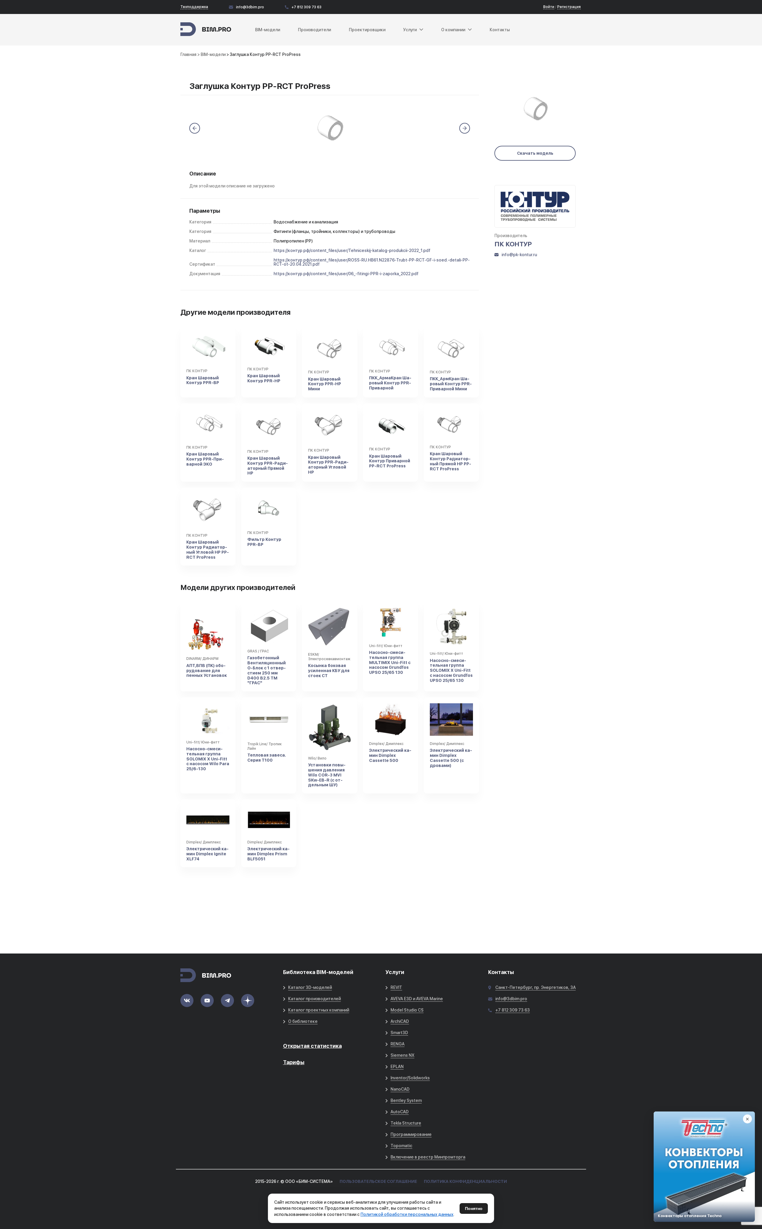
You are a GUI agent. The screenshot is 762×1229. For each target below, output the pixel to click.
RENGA (398, 1044)
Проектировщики (367, 29)
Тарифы (294, 1062)
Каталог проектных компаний (318, 1010)
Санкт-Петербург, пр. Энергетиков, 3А (535, 987)
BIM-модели (267, 29)
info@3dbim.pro (250, 7)
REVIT (396, 987)
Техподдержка (194, 7)
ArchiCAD (400, 1021)
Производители (314, 29)
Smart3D (399, 1032)
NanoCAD (400, 1089)
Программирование (411, 1134)
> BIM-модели (212, 54)
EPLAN (397, 1066)
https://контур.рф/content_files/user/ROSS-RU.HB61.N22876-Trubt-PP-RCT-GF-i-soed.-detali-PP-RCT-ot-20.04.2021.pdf (372, 262)
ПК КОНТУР (513, 244)
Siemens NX (402, 1055)
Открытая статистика (312, 1046)
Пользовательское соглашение (378, 1181)
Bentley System (406, 1100)
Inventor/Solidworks (410, 1077)
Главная (188, 54)
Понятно (474, 1208)
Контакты (500, 29)
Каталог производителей (314, 998)
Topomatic (401, 1145)
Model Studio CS (407, 1010)
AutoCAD (400, 1111)
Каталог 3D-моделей (310, 987)
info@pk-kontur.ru (519, 255)
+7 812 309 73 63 (306, 7)
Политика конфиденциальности (465, 1181)
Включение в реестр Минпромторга (428, 1157)
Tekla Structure (406, 1123)
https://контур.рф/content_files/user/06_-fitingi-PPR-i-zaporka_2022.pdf (346, 273)
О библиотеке (303, 1021)
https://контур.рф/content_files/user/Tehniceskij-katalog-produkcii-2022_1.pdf (352, 250)
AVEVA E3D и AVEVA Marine (417, 998)
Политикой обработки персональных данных (406, 1214)
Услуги (410, 29)
